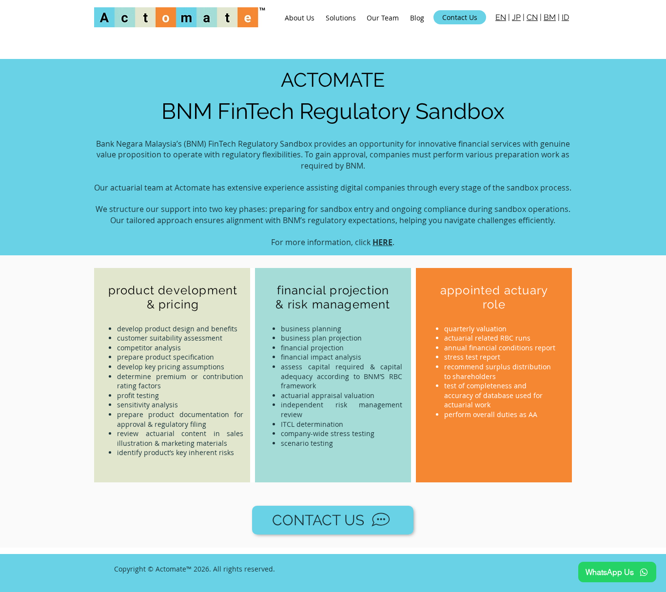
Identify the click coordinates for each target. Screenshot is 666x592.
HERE (382, 242)
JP (516, 17)
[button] (341, 17)
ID (565, 17)
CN (532, 17)
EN (500, 17)
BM (550, 17)
